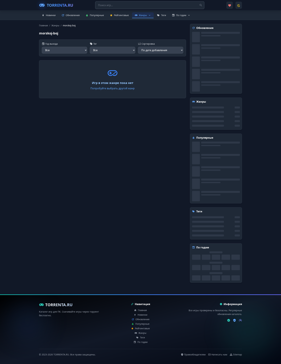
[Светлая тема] (238, 5)
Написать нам (219, 354)
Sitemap (237, 354)
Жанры (55, 25)
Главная (43, 25)
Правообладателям (195, 354)
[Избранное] (229, 5)
